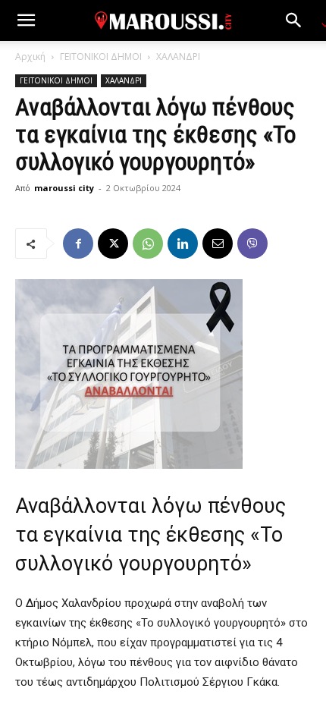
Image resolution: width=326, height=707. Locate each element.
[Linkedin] (183, 243)
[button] (26, 20)
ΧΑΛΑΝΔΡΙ (178, 56)
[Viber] (252, 243)
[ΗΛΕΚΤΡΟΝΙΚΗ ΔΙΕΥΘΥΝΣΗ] (217, 243)
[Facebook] (78, 243)
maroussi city (64, 187)
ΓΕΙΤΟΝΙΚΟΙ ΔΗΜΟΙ (101, 56)
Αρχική (30, 56)
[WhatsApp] (148, 243)
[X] (113, 243)
